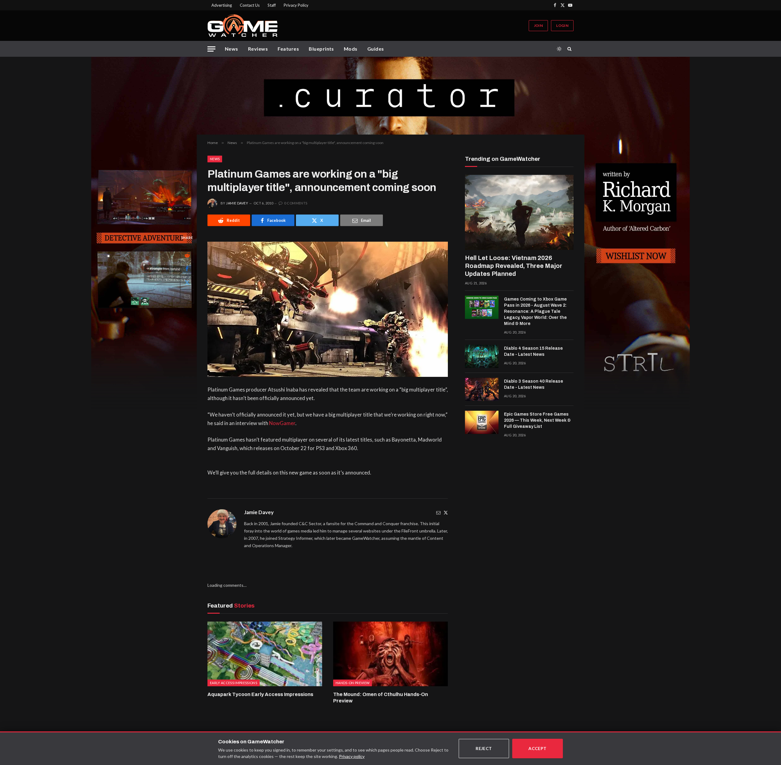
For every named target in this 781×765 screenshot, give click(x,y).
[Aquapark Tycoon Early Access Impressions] (264, 654)
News (231, 49)
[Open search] (570, 49)
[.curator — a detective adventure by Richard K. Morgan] (390, 96)
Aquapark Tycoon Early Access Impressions (260, 694)
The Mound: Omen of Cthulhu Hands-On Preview (380, 698)
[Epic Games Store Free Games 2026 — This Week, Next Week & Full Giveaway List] (481, 422)
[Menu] (211, 49)
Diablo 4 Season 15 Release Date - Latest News (533, 351)
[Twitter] (446, 512)
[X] (187, 283)
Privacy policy (352, 756)
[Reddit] (187, 255)
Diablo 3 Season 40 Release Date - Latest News (533, 384)
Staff (272, 5)
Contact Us (250, 5)
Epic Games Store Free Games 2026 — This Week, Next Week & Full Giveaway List (537, 420)
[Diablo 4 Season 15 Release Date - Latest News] (481, 356)
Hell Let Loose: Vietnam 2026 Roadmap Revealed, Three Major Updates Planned (513, 265)
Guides (375, 49)
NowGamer (282, 423)
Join (538, 25)
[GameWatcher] (242, 25)
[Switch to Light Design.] (559, 48)
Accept (537, 748)
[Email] (187, 296)
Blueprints (321, 49)
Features (288, 49)
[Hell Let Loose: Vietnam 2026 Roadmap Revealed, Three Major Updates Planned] (519, 212)
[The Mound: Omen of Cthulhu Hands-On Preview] (390, 654)
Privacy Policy (296, 5)
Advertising (221, 5)
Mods (351, 49)
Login (562, 25)
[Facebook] (187, 269)
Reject (484, 748)
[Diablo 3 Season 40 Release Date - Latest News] (481, 389)
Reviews (258, 49)
